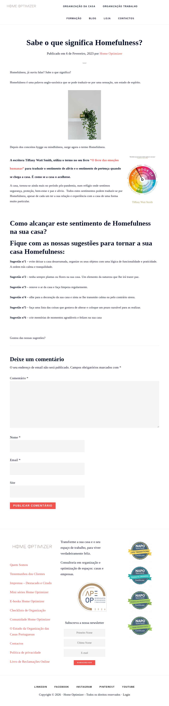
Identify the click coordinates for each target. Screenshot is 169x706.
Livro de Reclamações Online (30, 661)
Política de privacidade (25, 652)
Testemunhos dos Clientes (27, 574)
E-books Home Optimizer (27, 601)
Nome (15, 437)
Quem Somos (19, 565)
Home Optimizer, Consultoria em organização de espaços (21, 5)
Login (126, 694)
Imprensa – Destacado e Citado (31, 583)
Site (12, 482)
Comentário (19, 378)
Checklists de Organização (28, 610)
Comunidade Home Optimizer (30, 619)
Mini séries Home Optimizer (29, 592)
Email (15, 460)
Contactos (16, 643)
